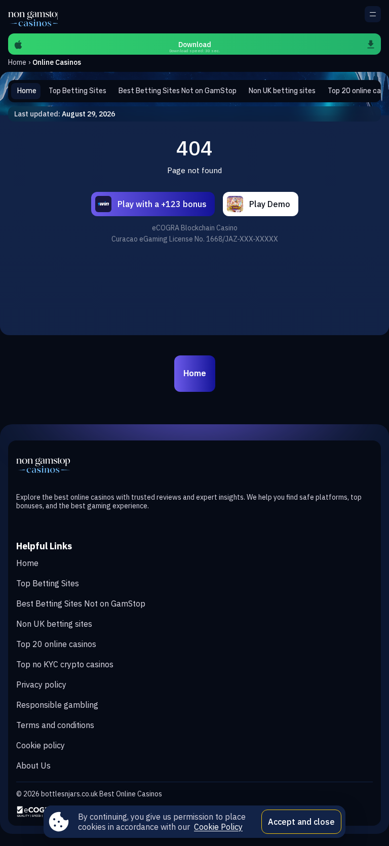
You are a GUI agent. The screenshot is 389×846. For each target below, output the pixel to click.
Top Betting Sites (47, 583)
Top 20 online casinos (56, 644)
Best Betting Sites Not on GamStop (80, 603)
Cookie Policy (218, 827)
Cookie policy (40, 745)
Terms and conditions (55, 725)
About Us (33, 765)
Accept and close (301, 822)
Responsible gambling (57, 705)
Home (17, 62)
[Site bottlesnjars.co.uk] (33, 16)
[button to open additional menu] (373, 14)
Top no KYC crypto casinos (64, 664)
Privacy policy (41, 684)
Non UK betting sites (54, 624)
